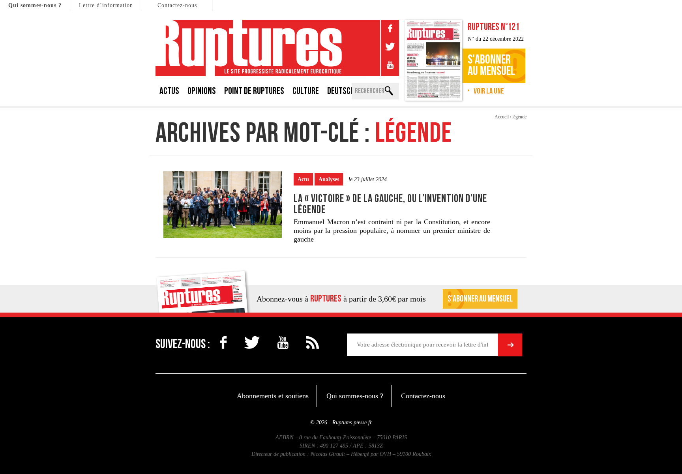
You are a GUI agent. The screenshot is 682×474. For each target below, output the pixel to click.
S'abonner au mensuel (480, 299)
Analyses (329, 179)
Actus (169, 91)
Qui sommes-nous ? (35, 5)
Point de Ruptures (254, 91)
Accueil (502, 117)
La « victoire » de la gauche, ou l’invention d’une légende (390, 204)
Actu (303, 179)
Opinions (201, 91)
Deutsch (340, 91)
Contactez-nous (177, 5)
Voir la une (489, 91)
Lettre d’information (106, 5)
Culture (305, 91)
